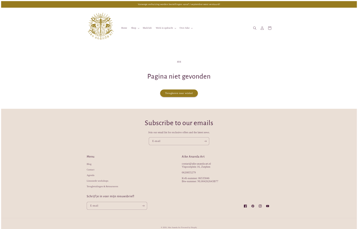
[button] (135, 28)
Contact (90, 169)
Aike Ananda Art (174, 227)
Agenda (90, 175)
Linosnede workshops (97, 181)
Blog (89, 164)
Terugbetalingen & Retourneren (102, 186)
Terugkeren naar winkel (179, 93)
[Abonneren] (205, 141)
